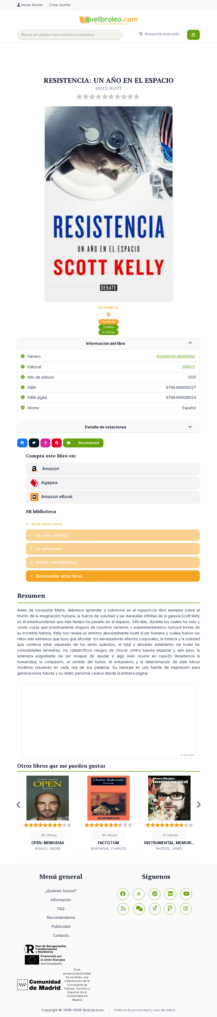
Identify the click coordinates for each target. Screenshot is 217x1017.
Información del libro (105, 343)
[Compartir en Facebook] (22, 442)
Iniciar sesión (32, 5)
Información (61, 899)
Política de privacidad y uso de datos (144, 1010)
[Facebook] (123, 894)
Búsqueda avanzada (161, 34)
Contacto (61, 935)
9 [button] (140, 856)
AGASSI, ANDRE (48, 848)
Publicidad (61, 926)
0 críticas (108, 332)
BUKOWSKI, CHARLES (108, 848)
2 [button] (84, 856)
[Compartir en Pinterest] (57, 442)
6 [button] (116, 856)
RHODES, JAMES (169, 848)
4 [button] (100, 856)
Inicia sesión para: (46, 524)
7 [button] (124, 856)
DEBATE (188, 367)
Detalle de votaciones (105, 427)
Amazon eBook (57, 496)
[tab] (108, 343)
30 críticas (48, 835)
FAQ (61, 908)
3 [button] (92, 856)
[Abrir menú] (193, 35)
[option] (47, 813)
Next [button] (198, 804)
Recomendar (89, 443)
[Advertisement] (113, 60)
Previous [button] (18, 804)
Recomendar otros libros (58, 576)
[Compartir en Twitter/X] (34, 442)
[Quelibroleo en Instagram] (45, 442)
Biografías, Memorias (176, 356)
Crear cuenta (59, 5)
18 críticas (109, 835)
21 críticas (170, 835)
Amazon (50, 468)
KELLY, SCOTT (109, 88)
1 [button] (76, 856)
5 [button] (108, 856)
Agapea (49, 482)
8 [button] (132, 856)
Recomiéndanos (61, 917)
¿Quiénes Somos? (60, 891)
